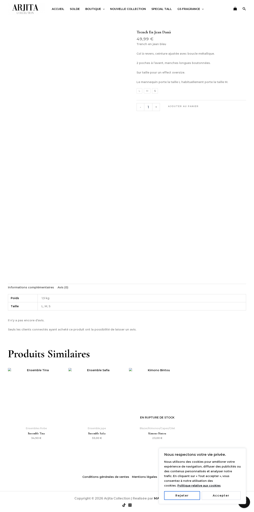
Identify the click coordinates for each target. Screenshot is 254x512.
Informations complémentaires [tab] (31, 287)
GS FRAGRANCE (188, 9)
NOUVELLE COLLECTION (128, 9)
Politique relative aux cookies (199, 485)
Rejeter (182, 495)
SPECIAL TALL (161, 9)
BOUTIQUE (93, 9)
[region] (202, 476)
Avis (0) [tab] (63, 287)
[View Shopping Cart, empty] (235, 9)
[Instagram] (130, 505)
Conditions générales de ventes (105, 477)
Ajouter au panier (183, 106)
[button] (103, 9)
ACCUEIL (58, 9)
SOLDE (75, 9)
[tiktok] (124, 505)
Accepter (221, 495)
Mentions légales (144, 477)
